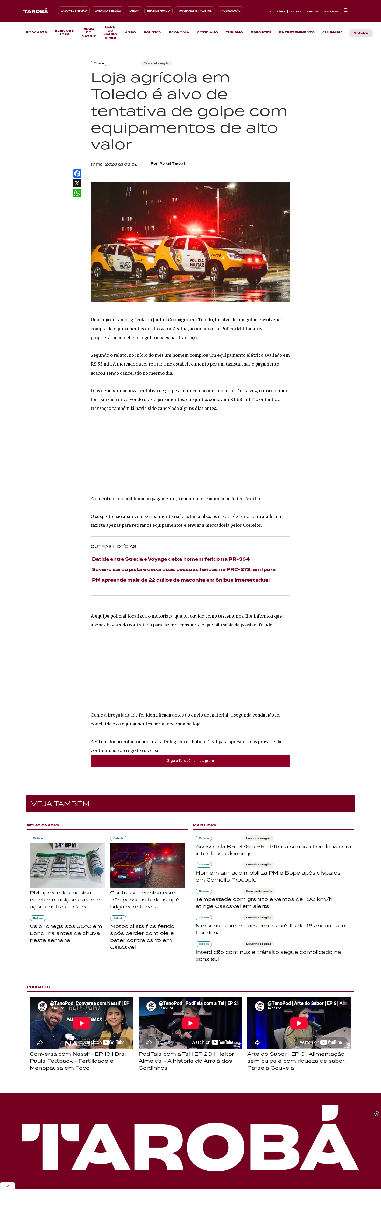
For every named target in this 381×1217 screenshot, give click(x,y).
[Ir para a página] (346, 11)
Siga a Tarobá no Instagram (190, 760)
